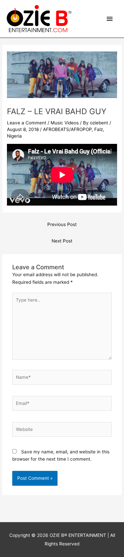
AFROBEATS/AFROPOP (67, 129)
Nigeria (14, 136)
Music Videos (65, 122)
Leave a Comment (26, 122)
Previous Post (62, 224)
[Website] (62, 430)
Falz (98, 129)
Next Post (62, 241)
